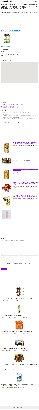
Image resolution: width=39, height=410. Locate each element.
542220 (6, 350)
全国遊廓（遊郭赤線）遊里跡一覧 (5, 12)
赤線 (32, 12)
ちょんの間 (21, 12)
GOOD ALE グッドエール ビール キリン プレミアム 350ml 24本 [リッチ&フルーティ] (17, 331)
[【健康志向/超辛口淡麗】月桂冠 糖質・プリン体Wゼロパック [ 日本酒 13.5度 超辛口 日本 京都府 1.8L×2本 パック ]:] (7, 38)
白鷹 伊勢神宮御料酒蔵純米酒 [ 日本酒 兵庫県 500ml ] (11, 315)
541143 (6, 387)
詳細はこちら (28, 160)
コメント (2, 242)
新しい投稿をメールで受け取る (6, 267)
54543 (19, 210)
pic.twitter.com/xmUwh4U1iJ (12, 120)
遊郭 (34, 12)
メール (21, 254)
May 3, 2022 (18, 122)
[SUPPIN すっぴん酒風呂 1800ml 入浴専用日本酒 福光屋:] (7, 214)
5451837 (6, 367)
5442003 (19, 172)
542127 (19, 35)
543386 (6, 333)
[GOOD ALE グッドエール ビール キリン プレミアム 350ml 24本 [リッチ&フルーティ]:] (19, 325)
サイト (2, 259)
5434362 (19, 145)
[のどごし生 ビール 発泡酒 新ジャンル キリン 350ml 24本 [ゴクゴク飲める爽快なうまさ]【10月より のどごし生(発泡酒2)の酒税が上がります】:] (7, 201)
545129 (6, 317)
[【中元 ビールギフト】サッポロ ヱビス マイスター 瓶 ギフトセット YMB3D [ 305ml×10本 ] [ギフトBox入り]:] (19, 358)
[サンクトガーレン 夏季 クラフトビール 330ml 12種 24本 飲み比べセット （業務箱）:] (19, 292)
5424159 (19, 198)
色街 (28, 12)
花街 (30, 12)
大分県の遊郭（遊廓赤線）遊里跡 (15, 12)
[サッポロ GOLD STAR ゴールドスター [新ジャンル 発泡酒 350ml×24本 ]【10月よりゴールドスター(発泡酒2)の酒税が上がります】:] (7, 148)
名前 (1, 254)
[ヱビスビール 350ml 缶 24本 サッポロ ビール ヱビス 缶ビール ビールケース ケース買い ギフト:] (7, 174)
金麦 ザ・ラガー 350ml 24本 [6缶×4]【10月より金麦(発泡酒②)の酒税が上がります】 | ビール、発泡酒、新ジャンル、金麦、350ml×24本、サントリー (25, 183)
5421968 (19, 186)
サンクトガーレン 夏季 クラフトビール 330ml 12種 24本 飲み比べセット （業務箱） (17, 298)
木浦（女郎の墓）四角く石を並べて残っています (10, 106)
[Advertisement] (19, 22)
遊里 (36, 12)
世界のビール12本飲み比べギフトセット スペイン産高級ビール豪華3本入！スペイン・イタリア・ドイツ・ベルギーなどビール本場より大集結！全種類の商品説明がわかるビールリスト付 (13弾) (25, 156)
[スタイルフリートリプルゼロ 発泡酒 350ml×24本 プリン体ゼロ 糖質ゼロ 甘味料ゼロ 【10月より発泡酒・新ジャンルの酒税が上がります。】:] (19, 377)
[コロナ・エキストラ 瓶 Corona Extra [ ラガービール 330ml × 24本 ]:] (19, 341)
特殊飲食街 (25, 12)
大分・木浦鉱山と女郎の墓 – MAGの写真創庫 (9, 107)
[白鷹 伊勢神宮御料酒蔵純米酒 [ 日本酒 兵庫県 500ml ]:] (19, 308)
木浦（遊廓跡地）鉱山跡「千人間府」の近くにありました (12, 104)
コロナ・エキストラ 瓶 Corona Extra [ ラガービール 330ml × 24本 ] (13, 348)
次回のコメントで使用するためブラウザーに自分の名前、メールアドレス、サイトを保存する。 (16, 263)
